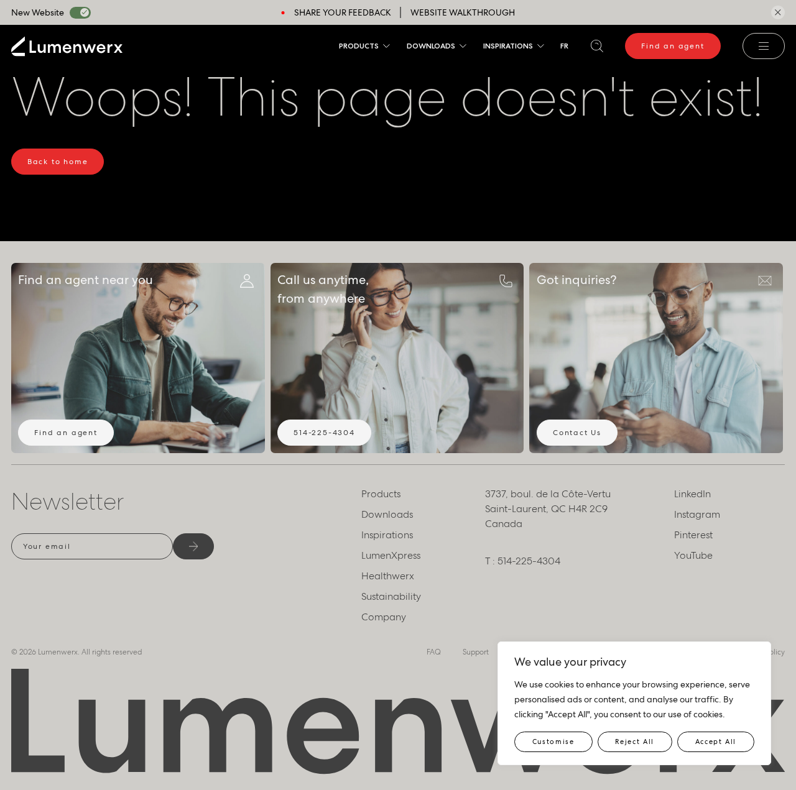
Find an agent (672, 46)
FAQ (434, 652)
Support (476, 652)
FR (564, 45)
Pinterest (693, 534)
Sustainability (391, 596)
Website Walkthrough (462, 12)
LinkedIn (692, 493)
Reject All (634, 741)
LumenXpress (390, 555)
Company (383, 616)
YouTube (693, 555)
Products (359, 45)
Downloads (431, 45)
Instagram (697, 514)
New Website (37, 12)
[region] (634, 703)
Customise (553, 741)
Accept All (716, 741)
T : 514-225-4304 (522, 560)
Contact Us (577, 433)
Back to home (57, 162)
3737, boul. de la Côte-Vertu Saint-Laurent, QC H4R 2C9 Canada (548, 508)
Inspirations (508, 45)
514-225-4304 (324, 433)
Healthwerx (387, 575)
